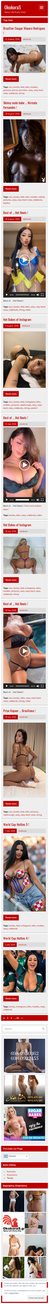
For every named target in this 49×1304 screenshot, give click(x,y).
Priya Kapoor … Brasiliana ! (19, 710)
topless (6, 203)
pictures (7, 90)
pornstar (23, 90)
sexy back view (25, 200)
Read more (11, 78)
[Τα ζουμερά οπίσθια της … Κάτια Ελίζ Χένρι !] (35, 1201)
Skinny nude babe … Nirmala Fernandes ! (20, 105)
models (33, 87)
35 (17, 1018)
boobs (16, 87)
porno (15, 90)
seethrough (25, 405)
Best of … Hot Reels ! (15, 212)
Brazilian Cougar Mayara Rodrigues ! (24, 30)
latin (27, 87)
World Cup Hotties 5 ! (16, 824)
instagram (30, 402)
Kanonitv (11, 1171)
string (21, 93)
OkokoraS (12, 7)
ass (10, 87)
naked (41, 197)
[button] (24, 260)
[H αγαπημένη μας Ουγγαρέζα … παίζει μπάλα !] (13, 1267)
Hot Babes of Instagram (17, 319)
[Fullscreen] (42, 294)
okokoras (27, 39)
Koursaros (12, 1174)
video (28, 310)
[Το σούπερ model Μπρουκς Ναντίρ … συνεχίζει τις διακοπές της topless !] (13, 1201)
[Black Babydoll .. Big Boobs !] (35, 1245)
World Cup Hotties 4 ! (16, 938)
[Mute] (37, 294)
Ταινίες (10, 1178)
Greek (12, 1156)
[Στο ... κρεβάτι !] (35, 1223)
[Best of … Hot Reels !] (13, 1223)
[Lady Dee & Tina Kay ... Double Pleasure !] (35, 1267)
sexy (30, 90)
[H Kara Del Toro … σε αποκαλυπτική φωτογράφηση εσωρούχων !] (13, 1245)
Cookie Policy (14, 1293)
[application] (24, 260)
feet (22, 87)
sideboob (13, 93)
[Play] (6, 294)
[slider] (22, 294)
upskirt (34, 408)
